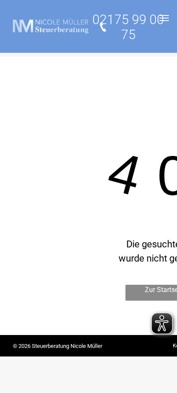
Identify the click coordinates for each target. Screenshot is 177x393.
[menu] (164, 18)
